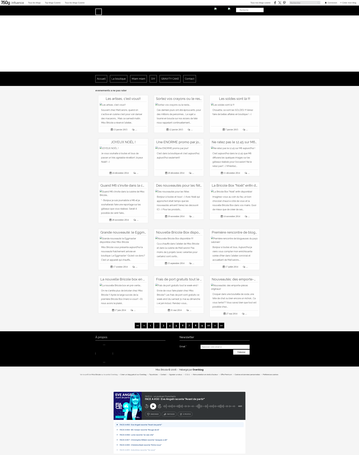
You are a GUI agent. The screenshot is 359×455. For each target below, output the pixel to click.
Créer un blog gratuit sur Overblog (133, 375)
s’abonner (154, 414)
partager (171, 414)
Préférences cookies (270, 375)
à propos (187, 414)
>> (221, 325)
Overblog (198, 369)
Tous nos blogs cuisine (260, 3)
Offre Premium (226, 375)
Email (182, 346)
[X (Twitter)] (279, 2)
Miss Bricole (96, 375)
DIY (153, 78)
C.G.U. (187, 375)
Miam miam (138, 78)
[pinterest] (284, 2)
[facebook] (275, 2)
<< (137, 325)
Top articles (153, 375)
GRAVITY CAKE (170, 78)
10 (208, 325)
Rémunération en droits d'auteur (205, 375)
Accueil (101, 78)
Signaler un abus (175, 375)
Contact (189, 78)
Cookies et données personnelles (247, 375)
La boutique (118, 78)
